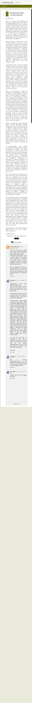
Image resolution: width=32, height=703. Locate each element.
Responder (12, 276)
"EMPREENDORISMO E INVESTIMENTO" (16, 14)
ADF (25, 236)
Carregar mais (17, 403)
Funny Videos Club (14, 246)
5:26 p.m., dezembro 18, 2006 (17, 247)
